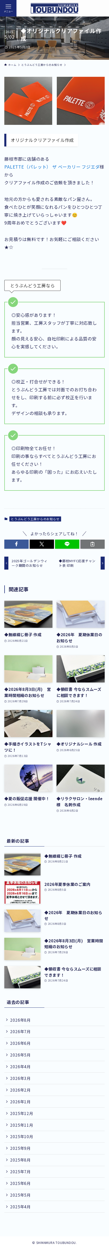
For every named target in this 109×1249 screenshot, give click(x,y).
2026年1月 (20, 1101)
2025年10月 (21, 1136)
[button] (16, 544)
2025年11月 (21, 1125)
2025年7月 (20, 1171)
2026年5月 (20, 1055)
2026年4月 (20, 1066)
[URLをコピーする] (92, 544)
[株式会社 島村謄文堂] (54, 8)
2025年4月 (20, 1206)
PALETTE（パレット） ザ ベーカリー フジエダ (52, 166)
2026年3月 (20, 1078)
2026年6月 (20, 1043)
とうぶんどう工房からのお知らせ (35, 519)
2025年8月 (20, 1160)
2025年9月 (20, 1148)
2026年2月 (20, 1090)
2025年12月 (21, 1113)
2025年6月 (20, 1183)
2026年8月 (20, 1020)
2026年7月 (20, 1031)
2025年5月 (20, 1195)
